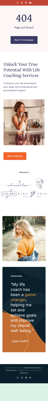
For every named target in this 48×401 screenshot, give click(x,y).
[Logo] (18, 181)
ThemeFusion (11, 370)
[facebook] (18, 3)
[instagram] (26, 3)
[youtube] (30, 3)
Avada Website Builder (32, 368)
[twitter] (22, 3)
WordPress (24, 373)
